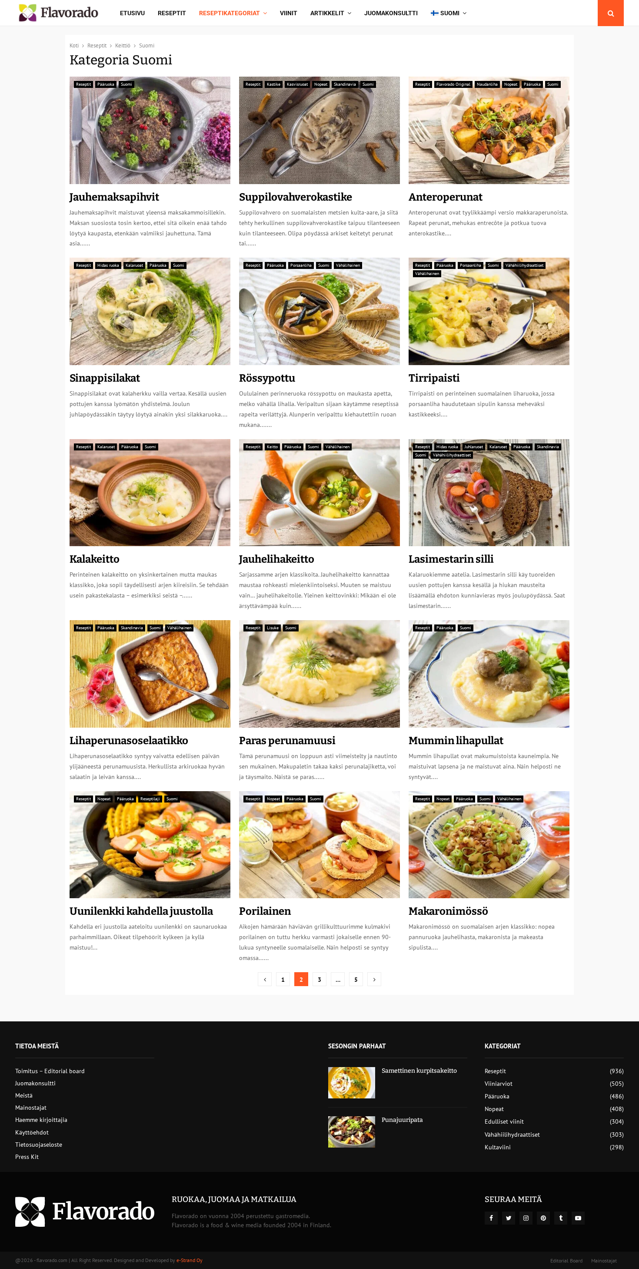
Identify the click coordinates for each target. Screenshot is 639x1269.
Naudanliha (487, 84)
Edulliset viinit (504, 1121)
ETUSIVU (132, 13)
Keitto (272, 447)
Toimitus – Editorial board (50, 1071)
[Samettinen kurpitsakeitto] (351, 1082)
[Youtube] (578, 1218)
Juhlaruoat (474, 447)
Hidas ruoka (108, 265)
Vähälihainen (348, 265)
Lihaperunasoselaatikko (129, 741)
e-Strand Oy (189, 1260)
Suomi (126, 84)
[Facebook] (491, 1218)
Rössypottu (267, 378)
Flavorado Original (453, 84)
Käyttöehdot (32, 1132)
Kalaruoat (134, 265)
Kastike (273, 84)
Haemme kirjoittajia (41, 1120)
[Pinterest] (543, 1218)
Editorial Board (566, 1260)
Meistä (24, 1095)
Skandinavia (345, 84)
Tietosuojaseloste (38, 1144)
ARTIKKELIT (327, 13)
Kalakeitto (95, 559)
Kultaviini (498, 1147)
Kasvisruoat (297, 84)
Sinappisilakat (105, 378)
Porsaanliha (301, 265)
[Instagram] (525, 1218)
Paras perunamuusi (287, 741)
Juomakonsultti (391, 13)
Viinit (288, 13)
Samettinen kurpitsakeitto (419, 1070)
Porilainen (265, 911)
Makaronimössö (448, 911)
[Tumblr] (560, 1218)
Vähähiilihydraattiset (524, 265)
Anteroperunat (446, 197)
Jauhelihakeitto (276, 559)
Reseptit (172, 13)
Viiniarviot (499, 1084)
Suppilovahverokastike (295, 197)
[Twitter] (508, 1218)
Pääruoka (105, 84)
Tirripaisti (434, 378)
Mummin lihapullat (456, 741)
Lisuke (273, 628)
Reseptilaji (150, 799)
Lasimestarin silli (451, 559)
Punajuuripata (402, 1120)
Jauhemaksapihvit (114, 197)
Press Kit (27, 1157)
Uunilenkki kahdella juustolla (141, 911)
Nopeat (320, 84)
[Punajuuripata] (351, 1132)
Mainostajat (31, 1107)
